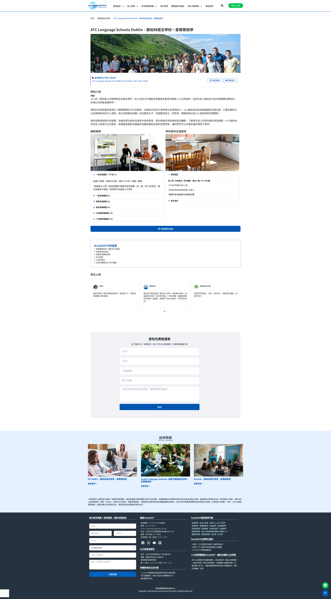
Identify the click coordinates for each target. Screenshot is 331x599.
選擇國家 (117, 6)
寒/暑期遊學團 (147, 6)
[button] (93, 53)
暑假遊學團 (196, 534)
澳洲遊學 (213, 526)
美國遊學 (195, 523)
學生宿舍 (174, 201)
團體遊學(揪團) (177, 6)
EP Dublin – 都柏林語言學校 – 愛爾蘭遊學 (107, 479)
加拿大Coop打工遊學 (217, 523)
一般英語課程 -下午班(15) (106, 175)
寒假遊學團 (205, 534)
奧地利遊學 (214, 529)
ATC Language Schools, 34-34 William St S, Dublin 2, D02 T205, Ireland (120, 81)
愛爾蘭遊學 (204, 526)
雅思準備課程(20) (103, 207)
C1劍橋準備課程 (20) (104, 219)
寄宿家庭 (174, 175)
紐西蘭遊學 (222, 526)
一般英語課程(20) (103, 196)
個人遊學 (131, 6)
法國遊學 (222, 529)
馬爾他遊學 (196, 531)
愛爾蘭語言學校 (103, 18)
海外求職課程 (193, 6)
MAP (172, 531)
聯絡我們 (209, 6)
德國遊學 (204, 529)
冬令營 (220, 534)
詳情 (201, 568)
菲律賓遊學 (196, 529)
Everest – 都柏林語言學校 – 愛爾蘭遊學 (212, 479)
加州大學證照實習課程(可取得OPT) (214, 531)
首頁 (92, 18)
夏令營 (213, 534)
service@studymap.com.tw (156, 529)
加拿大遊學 (204, 523)
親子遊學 (164, 6)
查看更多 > (92, 484)
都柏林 (113, 78)
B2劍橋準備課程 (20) (104, 213)
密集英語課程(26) (103, 201)
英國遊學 (195, 526)
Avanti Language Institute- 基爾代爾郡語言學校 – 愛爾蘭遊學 (165, 480)
